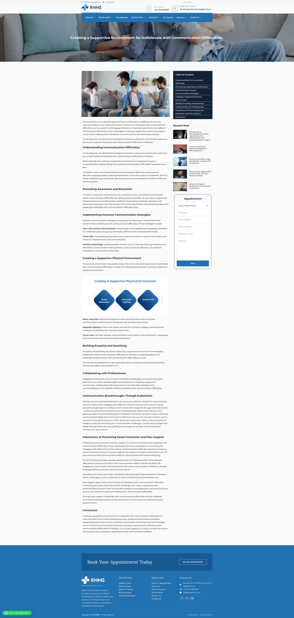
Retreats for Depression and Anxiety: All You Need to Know (200, 174)
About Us (89, 17)
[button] (17, 613)
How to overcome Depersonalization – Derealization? (198, 149)
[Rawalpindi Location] (175, 8)
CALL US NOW (159, 7)
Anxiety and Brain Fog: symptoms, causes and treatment (200, 161)
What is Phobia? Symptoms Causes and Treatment (200, 186)
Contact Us (194, 17)
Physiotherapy (122, 17)
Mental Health (104, 17)
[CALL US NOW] (149, 8)
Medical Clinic (137, 17)
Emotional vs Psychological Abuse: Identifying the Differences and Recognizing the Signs (199, 136)
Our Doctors (168, 17)
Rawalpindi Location (188, 6)
